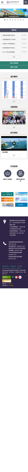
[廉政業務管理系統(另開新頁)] (21, 199)
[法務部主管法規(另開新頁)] (7, 205)
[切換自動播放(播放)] (24, 10)
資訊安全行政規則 (6, 268)
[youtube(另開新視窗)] (16, 277)
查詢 (26, 2)
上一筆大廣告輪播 (1, 14)
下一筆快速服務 (25, 176)
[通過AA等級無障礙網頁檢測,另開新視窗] (6, 277)
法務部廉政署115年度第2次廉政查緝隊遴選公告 (9, 39)
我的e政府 (13, 268)
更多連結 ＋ (21, 204)
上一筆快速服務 (2, 176)
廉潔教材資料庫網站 (20, 19)
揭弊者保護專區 (10, 19)
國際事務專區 (15, 19)
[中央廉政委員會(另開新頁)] (21, 194)
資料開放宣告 (13, 266)
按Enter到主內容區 (6, 1)
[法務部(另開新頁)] (7, 194)
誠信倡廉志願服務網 (18, 19)
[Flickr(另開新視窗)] (20, 277)
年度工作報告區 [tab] (14, 63)
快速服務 (14, 166)
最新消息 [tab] (14, 30)
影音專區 (14, 133)
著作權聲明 (19, 266)
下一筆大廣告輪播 (26, 14)
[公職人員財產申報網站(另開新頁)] (7, 199)
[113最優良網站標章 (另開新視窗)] (6, 281)
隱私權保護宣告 (5, 266)
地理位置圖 (13, 235)
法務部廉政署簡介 (4, 19)
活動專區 (14, 107)
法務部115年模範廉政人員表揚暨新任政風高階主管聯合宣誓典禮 (9, 43)
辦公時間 (19, 268)
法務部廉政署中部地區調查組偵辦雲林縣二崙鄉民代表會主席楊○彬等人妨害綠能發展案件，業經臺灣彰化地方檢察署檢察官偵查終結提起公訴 (9, 47)
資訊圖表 (14, 77)
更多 (14, 56)
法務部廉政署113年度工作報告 (23, 19)
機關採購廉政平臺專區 (12, 19)
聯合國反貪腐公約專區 (7, 19)
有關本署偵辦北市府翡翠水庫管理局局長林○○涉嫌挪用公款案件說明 (9, 35)
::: (0, 5)
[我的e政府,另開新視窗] (12, 277)
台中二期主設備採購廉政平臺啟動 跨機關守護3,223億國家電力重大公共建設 (9, 52)
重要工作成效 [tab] (14, 67)
